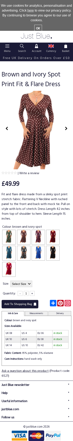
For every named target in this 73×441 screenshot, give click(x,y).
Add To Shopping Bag (18, 304)
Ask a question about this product (25, 370)
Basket (66, 46)
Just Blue (37, 36)
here (30, 10)
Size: (6, 283)
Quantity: (9, 293)
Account (36, 46)
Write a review (29, 173)
